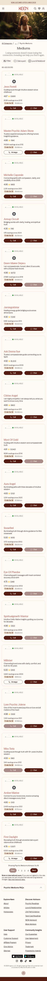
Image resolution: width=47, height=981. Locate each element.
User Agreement (31, 938)
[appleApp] (17, 957)
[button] (41, 887)
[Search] (35, 8)
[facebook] (21, 962)
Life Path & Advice (32, 912)
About (6, 903)
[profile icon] (43, 8)
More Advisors (30, 924)
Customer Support (11, 938)
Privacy (28, 942)
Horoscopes (8, 912)
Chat (35, 108)
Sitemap (7, 951)
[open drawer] (3, 8)
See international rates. (16, 880)
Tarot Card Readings (33, 916)
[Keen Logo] (23, 8)
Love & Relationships (33, 907)
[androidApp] (29, 957)
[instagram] (17, 962)
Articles (6, 907)
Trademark (29, 946)
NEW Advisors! (31, 920)
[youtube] (30, 962)
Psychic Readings (32, 903)
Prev (13, 870)
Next (34, 870)
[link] (14, 81)
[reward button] (39, 8)
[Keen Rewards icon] (39, 8)
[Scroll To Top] (23, 973)
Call (14, 108)
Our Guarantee (31, 934)
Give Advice (8, 946)
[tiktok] (25, 962)
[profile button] (43, 8)
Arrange (14, 152)
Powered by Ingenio (33, 951)
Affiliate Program (10, 942)
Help (5, 934)
